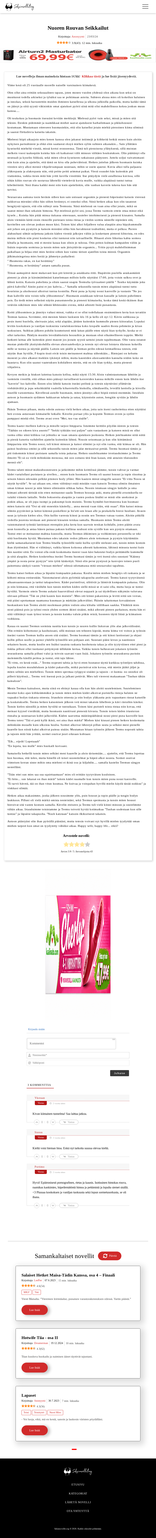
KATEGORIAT (78, 1493)
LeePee (38, 1280)
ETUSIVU (78, 1484)
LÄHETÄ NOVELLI (78, 1502)
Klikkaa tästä (91, 76)
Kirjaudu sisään (36, 1029)
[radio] (66, 845)
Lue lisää (34, 1309)
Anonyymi (78, 36)
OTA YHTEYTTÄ (78, 1511)
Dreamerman (41, 1343)
